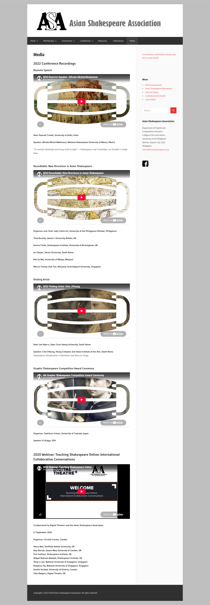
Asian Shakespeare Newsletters (158, 88)
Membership (48, 40)
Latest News (150, 99)
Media (132, 40)
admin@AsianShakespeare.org (155, 149)
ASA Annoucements (153, 85)
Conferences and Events (155, 96)
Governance (67, 40)
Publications (118, 40)
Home (32, 40)
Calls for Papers (152, 92)
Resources (102, 40)
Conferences (85, 40)
